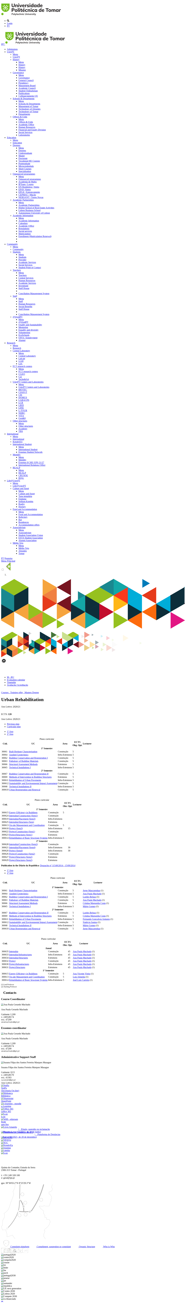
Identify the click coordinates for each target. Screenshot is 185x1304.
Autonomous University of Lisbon (34, 213)
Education (11, 137)
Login (9, 23)
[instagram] (9, 1252)
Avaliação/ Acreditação (17, 685)
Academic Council (27, 88)
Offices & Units (20, 117)
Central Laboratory (21, 350)
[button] (2, 1301)
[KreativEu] (7, 1145)
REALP (16, 467)
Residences (23, 522)
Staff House (23, 288)
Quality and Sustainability (30, 324)
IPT (3, 44)
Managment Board (27, 85)
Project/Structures (17, 967)
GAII (20, 361)
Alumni (21, 340)
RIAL (21, 478)
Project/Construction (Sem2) (22, 854)
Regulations (23, 228)
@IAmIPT (18, 317)
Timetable (11, 682)
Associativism (19, 527)
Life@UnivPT (13, 480)
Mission (22, 70)
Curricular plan (14, 726)
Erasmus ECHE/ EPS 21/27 (31, 462)
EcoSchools (23, 335)
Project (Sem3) (16, 828)
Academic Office (26, 124)
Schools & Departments (23, 98)
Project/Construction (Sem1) (22, 831)
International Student (22, 444)
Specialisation (24, 171)
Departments (24, 114)
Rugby (21, 504)
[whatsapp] (31, 1252)
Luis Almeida (79, 977)
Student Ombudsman (28, 91)
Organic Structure (86, 1246)
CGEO (21, 374)
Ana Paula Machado (92, 893)
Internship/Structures (18, 958)
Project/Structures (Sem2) (20, 857)
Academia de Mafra (27, 182)
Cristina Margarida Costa (94, 903)
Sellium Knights (25, 501)
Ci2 (20, 376)
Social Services (25, 132)
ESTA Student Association (30, 538)
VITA (21, 415)
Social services (25, 231)
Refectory (22, 517)
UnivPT (10, 52)
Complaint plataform (19, 1246)
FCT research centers (22, 366)
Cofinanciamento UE (28, 96)
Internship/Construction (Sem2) (23, 844)
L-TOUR (22, 410)
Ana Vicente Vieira (81, 973)
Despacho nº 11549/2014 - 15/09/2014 (57, 865)
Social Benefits (25, 306)
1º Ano (10, 731)
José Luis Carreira (81, 980)
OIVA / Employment (27, 337)
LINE (21, 408)
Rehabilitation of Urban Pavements (25, 780)
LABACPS (23, 400)
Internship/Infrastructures (20, 954)
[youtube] (14, 1252)
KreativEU (18, 441)
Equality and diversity (28, 330)
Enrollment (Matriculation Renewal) (34, 236)
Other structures (20, 421)
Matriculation (24, 233)
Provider (22, 259)
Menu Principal (8, 561)
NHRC (21, 413)
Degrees (16, 145)
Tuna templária (25, 496)
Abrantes (22, 551)
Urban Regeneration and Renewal (24, 789)
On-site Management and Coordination (27, 825)
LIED (21, 405)
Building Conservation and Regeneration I (28, 758)
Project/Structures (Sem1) (20, 835)
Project (12, 961)
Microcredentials (26, 166)
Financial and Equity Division (32, 130)
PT (8, 26)
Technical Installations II (20, 786)
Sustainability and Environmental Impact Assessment (33, 783)
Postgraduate (24, 163)
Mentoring (23, 327)
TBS (20, 431)
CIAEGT (22, 392)
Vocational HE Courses (29, 161)
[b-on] (4, 1153)
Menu (15, 54)
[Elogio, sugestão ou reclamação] (9, 1127)
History (16, 59)
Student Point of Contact (29, 267)
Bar (20, 519)
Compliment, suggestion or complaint (53, 1246)
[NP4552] (6, 1140)
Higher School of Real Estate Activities (36, 208)
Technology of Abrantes (29, 109)
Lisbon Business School (29, 210)
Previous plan (13, 724)
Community (12, 244)
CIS (20, 395)
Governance (18, 72)
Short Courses (24, 169)
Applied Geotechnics (18, 755)
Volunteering (24, 332)
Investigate (23, 285)
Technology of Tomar (28, 111)
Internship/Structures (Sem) (21, 822)
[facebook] (3, 1252)
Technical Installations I (20, 767)
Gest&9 (22, 418)
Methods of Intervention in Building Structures (30, 777)
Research (11, 343)
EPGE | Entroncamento (29, 192)
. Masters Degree (31, 692)
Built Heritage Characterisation (23, 751)
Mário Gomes (89, 906)
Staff (15, 296)
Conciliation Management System (33, 293)
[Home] (31, 16)
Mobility (17, 454)
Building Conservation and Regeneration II (28, 774)
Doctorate (22, 158)
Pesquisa (8, 558)
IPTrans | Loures (26, 184)
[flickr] (25, 1252)
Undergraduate (25, 153)
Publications (24, 93)
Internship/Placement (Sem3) (22, 819)
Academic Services (27, 262)
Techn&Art (23, 379)
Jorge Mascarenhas (91, 890)
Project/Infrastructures (19, 964)
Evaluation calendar (16, 680)
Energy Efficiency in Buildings (23, 812)
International (12, 434)
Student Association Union (30, 535)
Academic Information (23, 215)
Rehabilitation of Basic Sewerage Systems (28, 838)
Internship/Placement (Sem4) (22, 847)
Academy (22, 428)
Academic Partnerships (23, 200)
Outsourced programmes (24, 174)
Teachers (17, 270)
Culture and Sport (21, 488)
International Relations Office (31, 465)
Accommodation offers (28, 525)
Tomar (21, 553)
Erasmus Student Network (30, 452)
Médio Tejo (18, 543)
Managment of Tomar (28, 106)
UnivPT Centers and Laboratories (28, 382)
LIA (20, 363)
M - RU (10, 677)
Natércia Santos (90, 922)
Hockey (22, 506)
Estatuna (22, 499)
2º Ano (10, 734)
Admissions (12, 49)
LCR (20, 402)
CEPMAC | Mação (27, 195)
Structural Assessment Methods (23, 764)
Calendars (23, 223)
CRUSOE (23, 475)
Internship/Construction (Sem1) (23, 815)
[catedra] (5, 1150)
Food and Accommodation (25, 509)
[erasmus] (6, 1148)
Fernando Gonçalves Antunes (96, 919)
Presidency (23, 83)
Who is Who (109, 1246)
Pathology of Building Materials (23, 761)
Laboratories (24, 135)
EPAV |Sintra (24, 189)
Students (17, 252)
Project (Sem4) (16, 850)
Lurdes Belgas (89, 897)
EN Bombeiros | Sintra (28, 187)
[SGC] (4, 1142)
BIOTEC (22, 389)
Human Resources (26, 127)
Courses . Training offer (12, 692)
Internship (13, 951)
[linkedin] (20, 1252)
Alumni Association (27, 540)
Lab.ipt (21, 358)
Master (21, 156)
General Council (26, 80)
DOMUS (22, 397)
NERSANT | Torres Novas (30, 197)
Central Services (25, 278)
